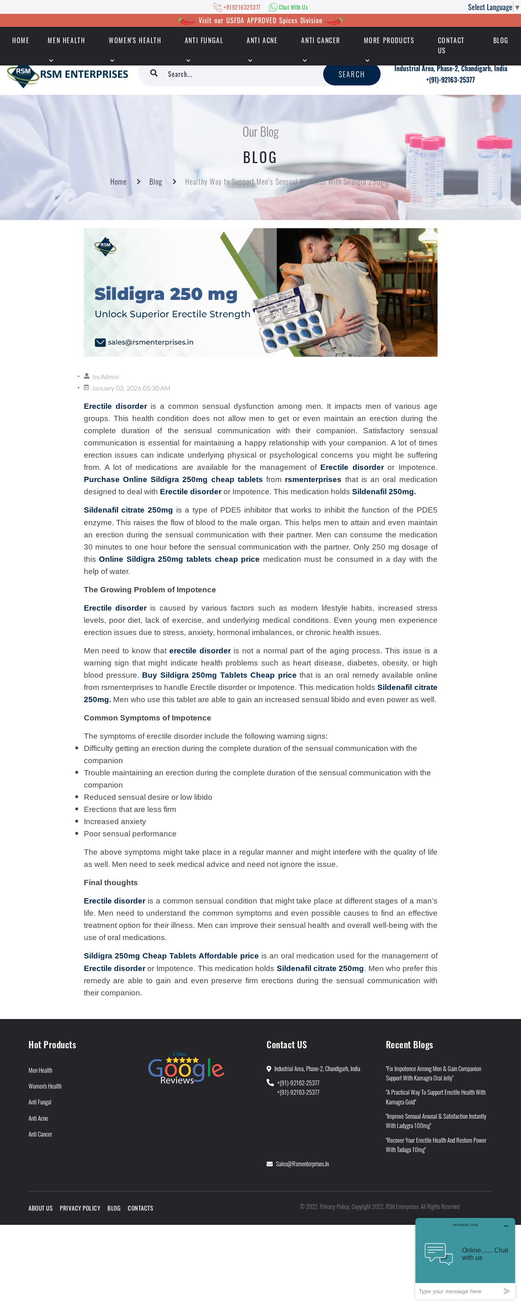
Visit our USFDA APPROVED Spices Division (260, 20)
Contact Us (451, 45)
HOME (20, 40)
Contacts (140, 1207)
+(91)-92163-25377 (450, 80)
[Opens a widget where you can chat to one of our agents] (465, 1258)
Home (118, 181)
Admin (110, 377)
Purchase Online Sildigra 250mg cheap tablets (173, 479)
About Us (40, 1207)
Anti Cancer (320, 40)
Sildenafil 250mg (383, 491)
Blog (501, 40)
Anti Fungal (204, 40)
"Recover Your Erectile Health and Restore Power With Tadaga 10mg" (436, 1144)
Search (352, 74)
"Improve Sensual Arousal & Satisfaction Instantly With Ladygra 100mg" (436, 1120)
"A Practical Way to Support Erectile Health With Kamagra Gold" (436, 1096)
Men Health (66, 40)
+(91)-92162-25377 (298, 1082)
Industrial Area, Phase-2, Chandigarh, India (450, 68)
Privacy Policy (80, 1207)
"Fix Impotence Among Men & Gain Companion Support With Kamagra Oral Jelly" (433, 1073)
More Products (389, 40)
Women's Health (135, 40)
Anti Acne (262, 40)
